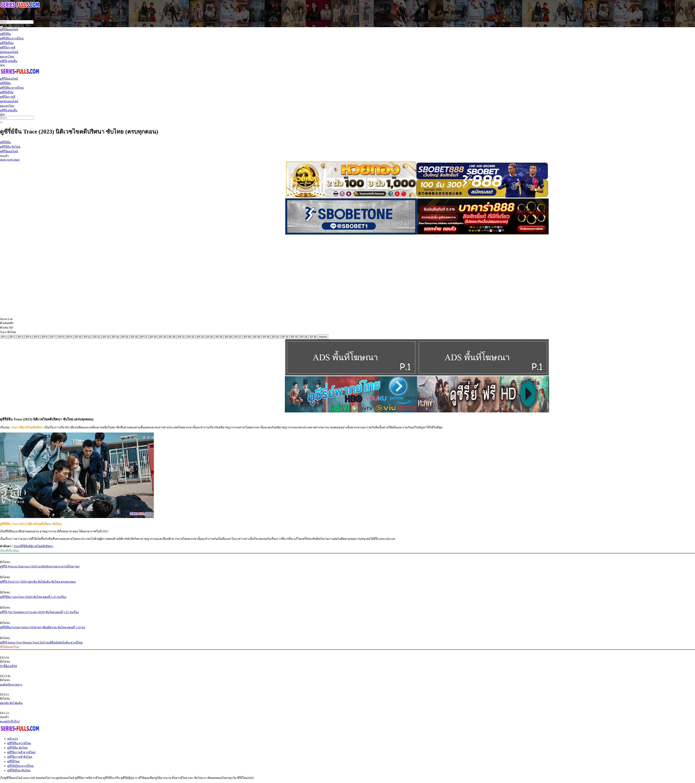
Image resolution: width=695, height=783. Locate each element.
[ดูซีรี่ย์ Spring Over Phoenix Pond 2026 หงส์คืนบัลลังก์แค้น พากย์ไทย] (347, 631)
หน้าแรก (12, 738)
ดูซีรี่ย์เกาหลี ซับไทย (19, 756)
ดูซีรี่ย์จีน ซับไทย (17, 747)
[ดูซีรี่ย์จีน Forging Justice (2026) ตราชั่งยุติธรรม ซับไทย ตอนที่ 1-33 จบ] (347, 616)
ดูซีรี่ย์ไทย (13, 761)
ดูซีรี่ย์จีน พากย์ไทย (19, 743)
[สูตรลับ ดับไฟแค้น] (347, 688)
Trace (17, 546)
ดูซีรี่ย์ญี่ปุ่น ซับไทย (18, 770)
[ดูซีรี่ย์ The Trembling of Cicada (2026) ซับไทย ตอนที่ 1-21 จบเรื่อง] (347, 600)
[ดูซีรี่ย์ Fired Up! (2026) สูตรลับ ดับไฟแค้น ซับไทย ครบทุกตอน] (347, 570)
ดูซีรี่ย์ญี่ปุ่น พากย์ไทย (20, 765)
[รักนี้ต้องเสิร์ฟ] (347, 651)
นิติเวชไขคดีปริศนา (41, 546)
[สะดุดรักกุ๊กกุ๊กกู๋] (347, 707)
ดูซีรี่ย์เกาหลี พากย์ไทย (21, 752)
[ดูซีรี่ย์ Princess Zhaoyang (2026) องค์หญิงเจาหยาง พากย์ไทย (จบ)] (347, 555)
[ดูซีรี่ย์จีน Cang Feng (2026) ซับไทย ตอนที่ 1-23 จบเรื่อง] (347, 585)
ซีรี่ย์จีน (24, 546)
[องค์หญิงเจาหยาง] (347, 670)
